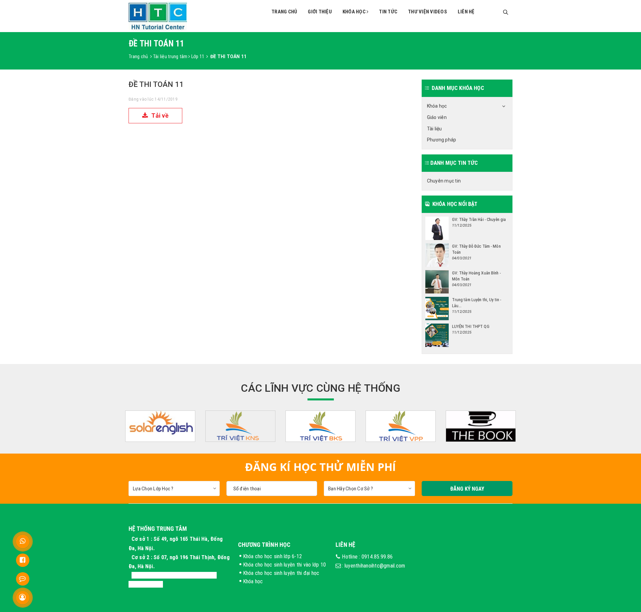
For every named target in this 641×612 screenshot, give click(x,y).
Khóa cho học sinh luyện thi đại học (281, 573)
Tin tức (388, 11)
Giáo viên (437, 117)
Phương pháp (441, 139)
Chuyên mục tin (444, 180)
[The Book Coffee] (480, 426)
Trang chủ (284, 11)
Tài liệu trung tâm (170, 56)
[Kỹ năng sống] (240, 426)
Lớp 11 (198, 56)
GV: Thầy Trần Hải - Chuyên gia (479, 219)
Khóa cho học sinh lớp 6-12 (272, 556)
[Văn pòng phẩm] (400, 426)
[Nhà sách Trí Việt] (320, 426)
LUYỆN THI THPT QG (470, 326)
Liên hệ (466, 11)
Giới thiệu (320, 11)
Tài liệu (434, 128)
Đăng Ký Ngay (467, 488)
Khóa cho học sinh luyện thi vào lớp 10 (284, 564)
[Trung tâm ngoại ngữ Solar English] (160, 426)
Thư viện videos (427, 11)
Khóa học (355, 11)
